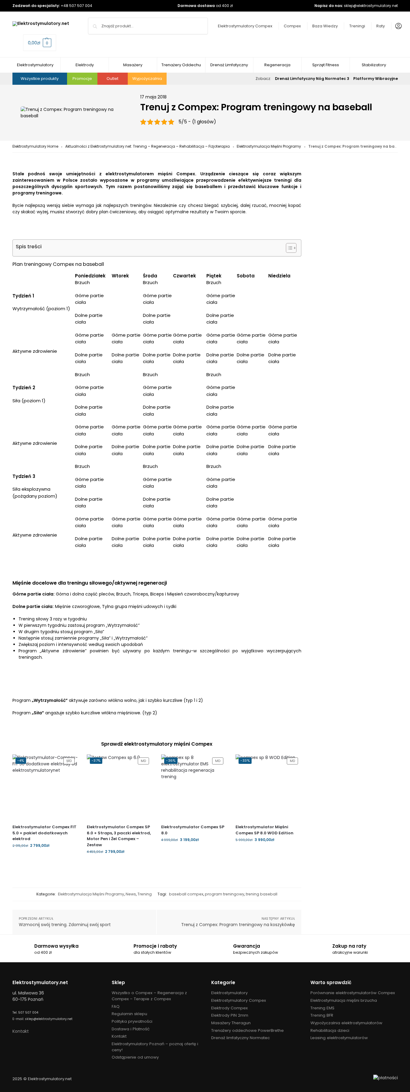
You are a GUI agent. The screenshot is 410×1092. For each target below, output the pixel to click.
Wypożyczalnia (147, 78)
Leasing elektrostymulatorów (339, 1038)
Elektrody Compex (229, 1008)
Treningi (357, 26)
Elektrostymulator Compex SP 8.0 (192, 830)
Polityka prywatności (132, 1021)
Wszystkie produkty (40, 78)
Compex (292, 26)
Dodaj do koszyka (45, 858)
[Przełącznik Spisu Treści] (288, 248)
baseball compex (186, 894)
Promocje (82, 78)
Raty (380, 26)
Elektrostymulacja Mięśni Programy (269, 146)
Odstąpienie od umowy (135, 1057)
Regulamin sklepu (129, 1014)
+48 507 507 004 (76, 5)
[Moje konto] (397, 26)
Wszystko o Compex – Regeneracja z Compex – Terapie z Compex (149, 996)
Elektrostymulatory (229, 993)
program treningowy (224, 894)
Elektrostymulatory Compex (245, 26)
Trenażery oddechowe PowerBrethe (247, 1030)
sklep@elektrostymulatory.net (371, 5)
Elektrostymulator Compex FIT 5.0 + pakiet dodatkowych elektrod (44, 833)
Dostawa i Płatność (131, 1029)
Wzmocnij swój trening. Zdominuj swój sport (65, 925)
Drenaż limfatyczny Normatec (240, 1038)
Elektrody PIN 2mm (229, 1015)
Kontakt (20, 1031)
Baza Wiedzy (325, 26)
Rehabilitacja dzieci (329, 1030)
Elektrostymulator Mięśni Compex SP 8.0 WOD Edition (264, 830)
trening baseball (261, 894)
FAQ (116, 1006)
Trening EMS (322, 1008)
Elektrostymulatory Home (35, 146)
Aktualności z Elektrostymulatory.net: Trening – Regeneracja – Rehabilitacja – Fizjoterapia (147, 146)
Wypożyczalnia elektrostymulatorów (346, 1023)
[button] (39, 42)
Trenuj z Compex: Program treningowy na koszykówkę (238, 925)
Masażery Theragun (231, 1023)
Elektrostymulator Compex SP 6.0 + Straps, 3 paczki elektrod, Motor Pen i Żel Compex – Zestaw (119, 836)
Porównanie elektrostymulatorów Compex (352, 993)
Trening (144, 894)
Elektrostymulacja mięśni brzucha (343, 1000)
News (131, 894)
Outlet (112, 78)
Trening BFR (321, 1015)
